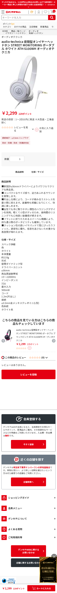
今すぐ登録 (28, 444)
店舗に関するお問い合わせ (28, 562)
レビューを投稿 (28, 374)
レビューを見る (21, 129)
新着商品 (44, 26)
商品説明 (19, 172)
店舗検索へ (28, 481)
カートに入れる (43, 588)
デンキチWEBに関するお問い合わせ (28, 551)
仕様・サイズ (37, 172)
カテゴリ (7, 26)
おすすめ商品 (20, 26)
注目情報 (33, 26)
